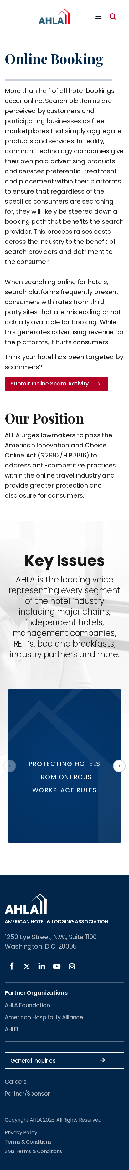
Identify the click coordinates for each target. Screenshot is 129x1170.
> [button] (119, 765)
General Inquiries (33, 1060)
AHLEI (11, 1029)
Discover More (64, 810)
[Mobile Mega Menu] (98, 16)
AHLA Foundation (27, 1005)
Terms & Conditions (28, 1141)
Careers (16, 1081)
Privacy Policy (21, 1132)
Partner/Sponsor (27, 1093)
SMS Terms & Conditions (33, 1151)
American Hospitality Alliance (44, 1017)
